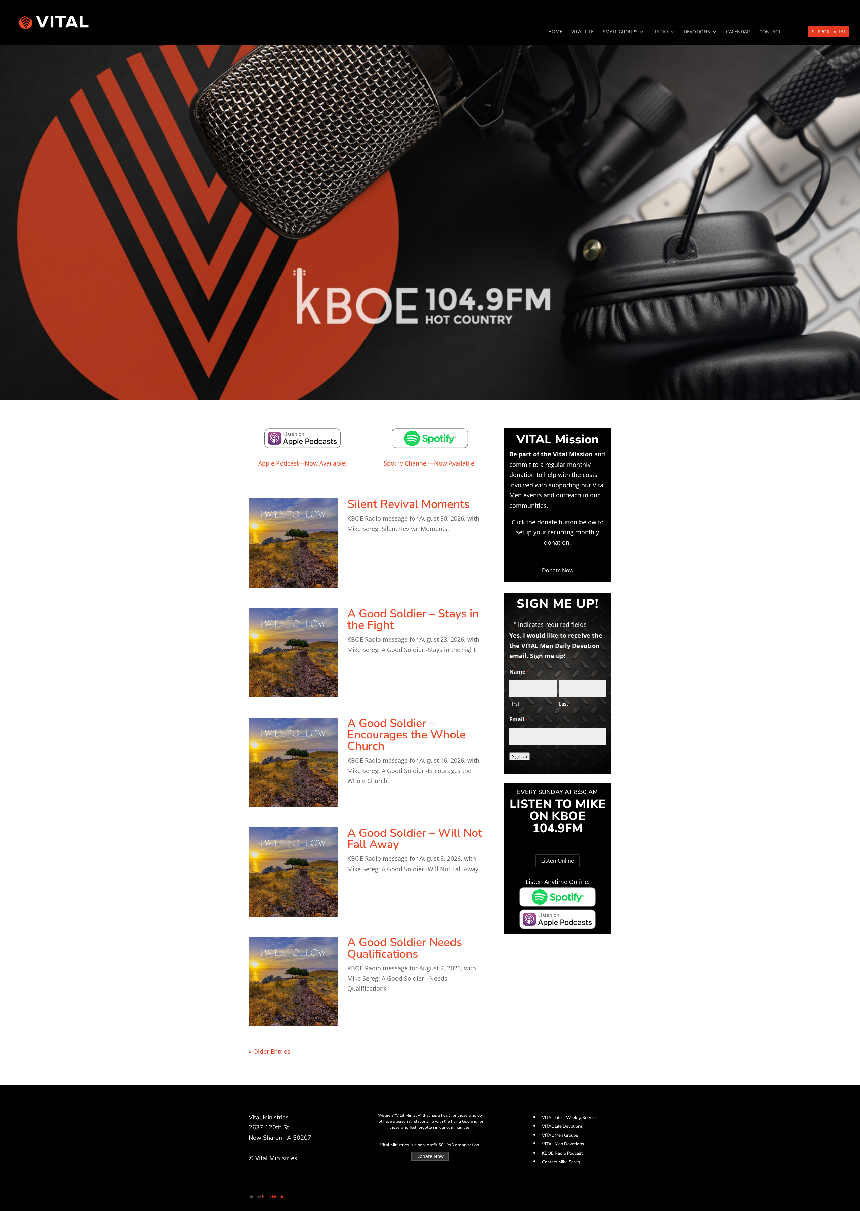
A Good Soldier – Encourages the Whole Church (406, 735)
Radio (660, 32)
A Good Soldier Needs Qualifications (404, 948)
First (514, 703)
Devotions (697, 32)
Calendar (738, 32)
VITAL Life (582, 32)
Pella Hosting (274, 1196)
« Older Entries (269, 1051)
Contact (770, 32)
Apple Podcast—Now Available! (302, 463)
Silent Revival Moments (408, 504)
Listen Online (557, 860)
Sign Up (519, 756)
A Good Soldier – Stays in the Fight (413, 619)
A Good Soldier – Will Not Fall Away (414, 838)
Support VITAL (829, 31)
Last (563, 703)
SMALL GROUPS (620, 32)
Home (555, 32)
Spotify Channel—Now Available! (430, 463)
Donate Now (557, 570)
